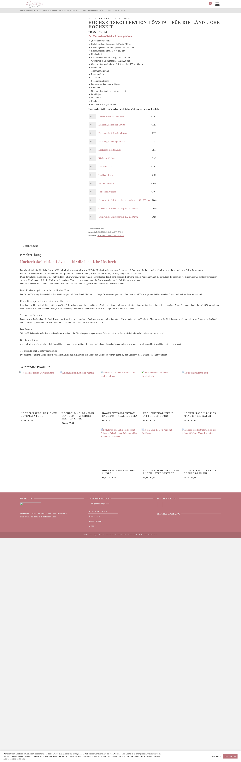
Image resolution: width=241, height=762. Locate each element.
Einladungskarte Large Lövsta (111, 141)
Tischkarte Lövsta (106, 175)
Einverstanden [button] (230, 756)
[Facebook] (159, 504)
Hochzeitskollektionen (109, 232)
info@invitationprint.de (100, 503)
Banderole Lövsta (106, 183)
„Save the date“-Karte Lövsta (111, 116)
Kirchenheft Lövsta (106, 158)
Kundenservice (98, 512)
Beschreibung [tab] (30, 245)
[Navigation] (217, 4)
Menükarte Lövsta (106, 166)
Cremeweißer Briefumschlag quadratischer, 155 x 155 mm (124, 200)
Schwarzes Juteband (107, 192)
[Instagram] (165, 504)
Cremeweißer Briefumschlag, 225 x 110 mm (118, 208)
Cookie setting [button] (215, 756)
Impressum (95, 521)
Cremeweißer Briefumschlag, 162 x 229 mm (118, 217)
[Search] (23, 4)
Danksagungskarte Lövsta (109, 150)
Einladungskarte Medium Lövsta (112, 133)
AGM (91, 526)
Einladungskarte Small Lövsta (111, 125)
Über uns (94, 516)
